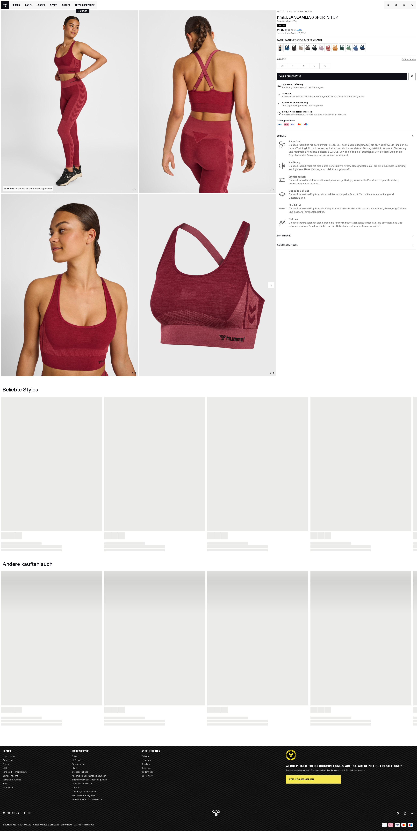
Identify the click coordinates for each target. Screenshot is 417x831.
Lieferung (76, 760)
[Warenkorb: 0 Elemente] (412, 5)
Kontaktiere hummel (12, 780)
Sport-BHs (306, 11)
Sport (292, 11)
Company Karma (10, 776)
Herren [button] (16, 5)
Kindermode (147, 772)
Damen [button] (28, 5)
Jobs (5, 783)
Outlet (281, 11)
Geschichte (8, 760)
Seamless (146, 768)
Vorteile (281, 136)
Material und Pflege (287, 245)
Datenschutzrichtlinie (82, 783)
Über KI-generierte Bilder (84, 791)
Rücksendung (78, 764)
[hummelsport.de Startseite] (5, 5)
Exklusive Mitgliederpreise (297, 112)
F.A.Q (74, 756)
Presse (6, 764)
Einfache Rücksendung (295, 102)
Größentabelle (409, 59)
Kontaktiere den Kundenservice (87, 799)
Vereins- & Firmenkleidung (15, 772)
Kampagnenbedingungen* (84, 795)
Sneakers (146, 764)
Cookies (76, 787)
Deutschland (13, 813)
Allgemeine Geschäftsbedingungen (89, 776)
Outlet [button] (66, 5)
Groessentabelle (80, 772)
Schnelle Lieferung (292, 84)
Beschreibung (284, 235)
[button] (388, 5)
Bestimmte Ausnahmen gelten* (298, 770)
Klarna (75, 768)
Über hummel (9, 756)
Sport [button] (53, 5)
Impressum (8, 787)
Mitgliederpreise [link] (85, 5)
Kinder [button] (41, 5)
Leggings (146, 760)
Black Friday (147, 776)
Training (145, 756)
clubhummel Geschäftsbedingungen (89, 780)
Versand (287, 93)
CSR (5, 768)
